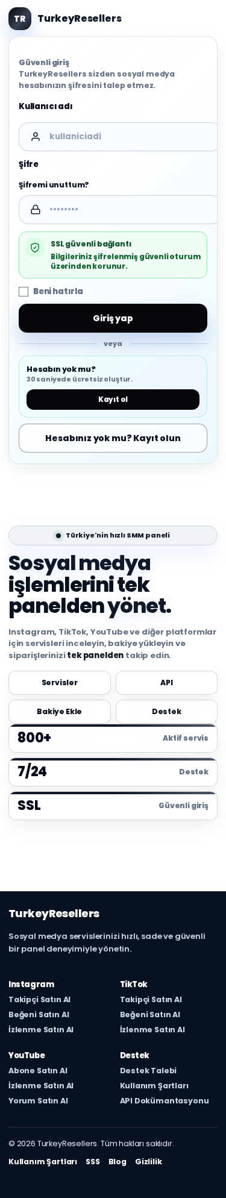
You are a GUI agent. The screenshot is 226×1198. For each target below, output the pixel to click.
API (166, 682)
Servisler (60, 682)
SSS (93, 1161)
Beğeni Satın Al (38, 1015)
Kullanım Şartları (154, 1086)
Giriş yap (113, 318)
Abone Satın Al (37, 1071)
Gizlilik (148, 1161)
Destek (166, 711)
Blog (117, 1161)
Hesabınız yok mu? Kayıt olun (112, 438)
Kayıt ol (113, 399)
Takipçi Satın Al (39, 1000)
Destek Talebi (148, 1071)
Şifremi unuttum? (54, 185)
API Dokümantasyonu (164, 1101)
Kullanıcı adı (46, 106)
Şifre (29, 164)
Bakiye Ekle (59, 711)
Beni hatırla (58, 291)
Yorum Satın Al (38, 1101)
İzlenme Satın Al (41, 1030)
